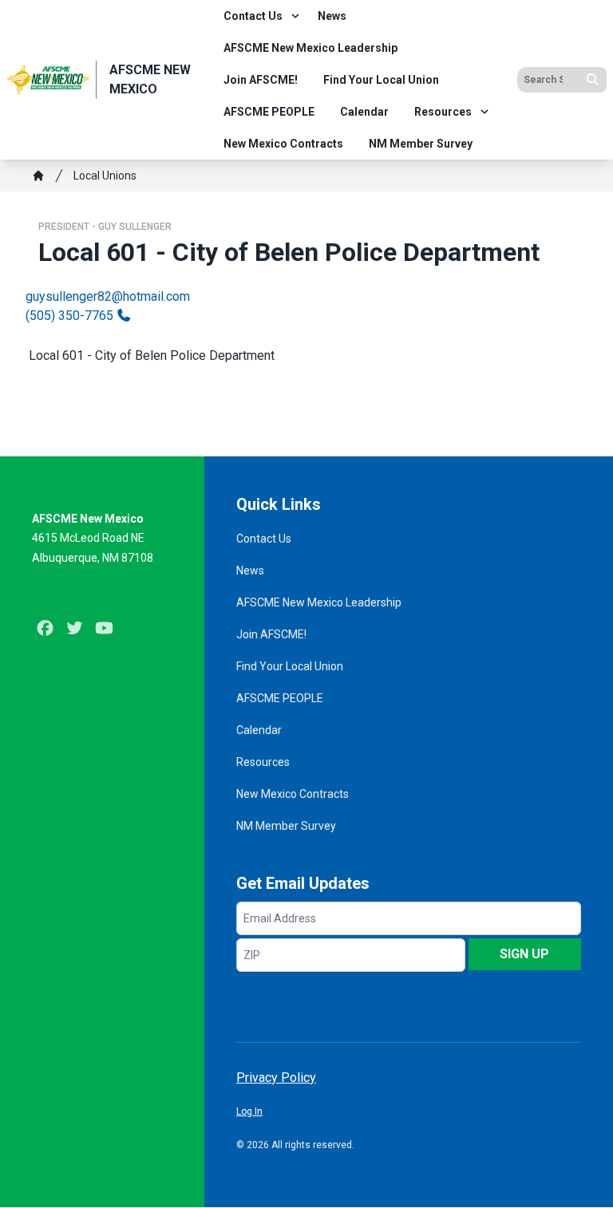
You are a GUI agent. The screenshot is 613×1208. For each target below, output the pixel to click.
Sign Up (524, 953)
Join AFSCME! (260, 79)
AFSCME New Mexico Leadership (310, 47)
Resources (443, 111)
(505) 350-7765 (69, 315)
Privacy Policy (276, 1077)
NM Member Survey (421, 143)
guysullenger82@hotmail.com (108, 296)
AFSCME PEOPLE (268, 111)
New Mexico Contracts (283, 143)
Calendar (364, 111)
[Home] (38, 175)
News (332, 16)
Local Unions (104, 175)
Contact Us (253, 16)
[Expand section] (295, 16)
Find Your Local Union (381, 79)
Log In (249, 1111)
